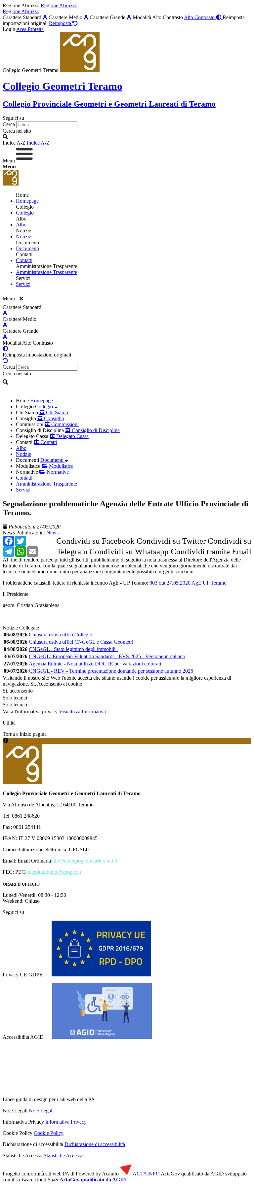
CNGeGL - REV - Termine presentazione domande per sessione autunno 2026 (111, 671)
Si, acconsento (18, 691)
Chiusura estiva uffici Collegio (60, 634)
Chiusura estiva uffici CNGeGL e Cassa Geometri (81, 642)
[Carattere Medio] (86, 17)
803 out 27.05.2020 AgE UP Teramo (188, 583)
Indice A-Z (38, 143)
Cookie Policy (49, 1133)
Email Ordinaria (34, 861)
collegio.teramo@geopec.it (53, 872)
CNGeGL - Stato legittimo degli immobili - (73, 649)
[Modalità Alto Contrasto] (5, 349)
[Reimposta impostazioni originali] (5, 360)
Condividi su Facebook (95, 540)
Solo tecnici (15, 704)
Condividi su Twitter (171, 540)
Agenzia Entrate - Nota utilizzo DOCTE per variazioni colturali (95, 663)
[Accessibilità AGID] (102, 1037)
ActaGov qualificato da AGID (93, 1179)
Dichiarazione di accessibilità (94, 1144)
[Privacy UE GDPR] (101, 974)
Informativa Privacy (66, 1122)
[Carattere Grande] (129, 17)
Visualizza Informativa (82, 711)
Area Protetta (30, 29)
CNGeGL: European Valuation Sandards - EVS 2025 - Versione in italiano (107, 656)
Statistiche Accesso (63, 1155)
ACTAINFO (146, 1173)
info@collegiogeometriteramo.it (84, 861)
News (9, 532)
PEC (20, 872)
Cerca (9, 124)
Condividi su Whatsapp (129, 551)
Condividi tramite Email (211, 551)
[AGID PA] (153, 1099)
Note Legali (41, 1110)
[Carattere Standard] (45, 17)
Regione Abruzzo (59, 5)
